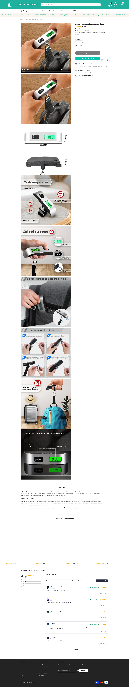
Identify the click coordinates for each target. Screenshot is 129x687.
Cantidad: (77, 39)
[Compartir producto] (106, 60)
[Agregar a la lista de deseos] (103, 60)
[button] (91, 26)
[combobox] (71, 4)
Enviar (83, 670)
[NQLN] (9, 4)
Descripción (62, 487)
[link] (20, 561)
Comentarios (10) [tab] (50, 575)
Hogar (21, 19)
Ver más (64, 508)
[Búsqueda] (99, 4)
